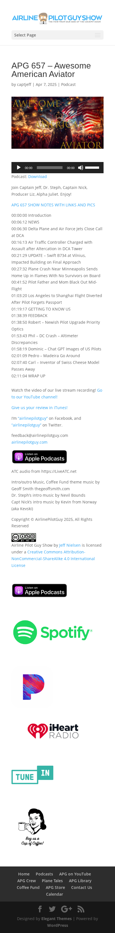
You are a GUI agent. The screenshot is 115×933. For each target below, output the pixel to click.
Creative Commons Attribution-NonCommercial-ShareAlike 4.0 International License (53, 558)
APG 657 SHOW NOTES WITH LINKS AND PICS (53, 204)
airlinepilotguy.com (29, 442)
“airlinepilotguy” (33, 418)
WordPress (57, 925)
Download (37, 176)
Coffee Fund (28, 887)
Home (24, 874)
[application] (57, 167)
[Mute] (80, 167)
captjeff (24, 84)
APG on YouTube (75, 874)
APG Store (55, 887)
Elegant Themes (56, 918)
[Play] (18, 167)
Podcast (68, 84)
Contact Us (81, 887)
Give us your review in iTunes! (39, 407)
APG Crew (26, 880)
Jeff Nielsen (70, 545)
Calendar (54, 894)
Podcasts (44, 874)
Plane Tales (52, 880)
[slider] (93, 167)
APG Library (80, 880)
